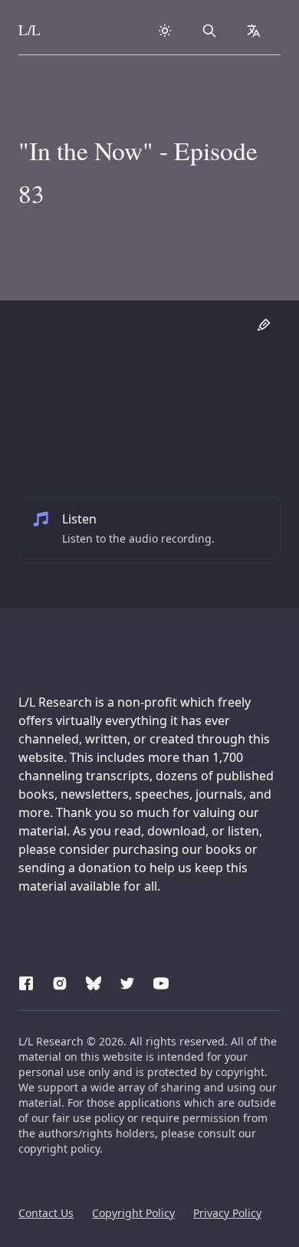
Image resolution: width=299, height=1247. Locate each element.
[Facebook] (26, 981)
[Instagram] (59, 981)
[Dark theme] (164, 30)
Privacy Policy (227, 1213)
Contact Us (46, 1213)
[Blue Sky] (93, 981)
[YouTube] (161, 981)
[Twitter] (127, 981)
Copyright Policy (133, 1213)
